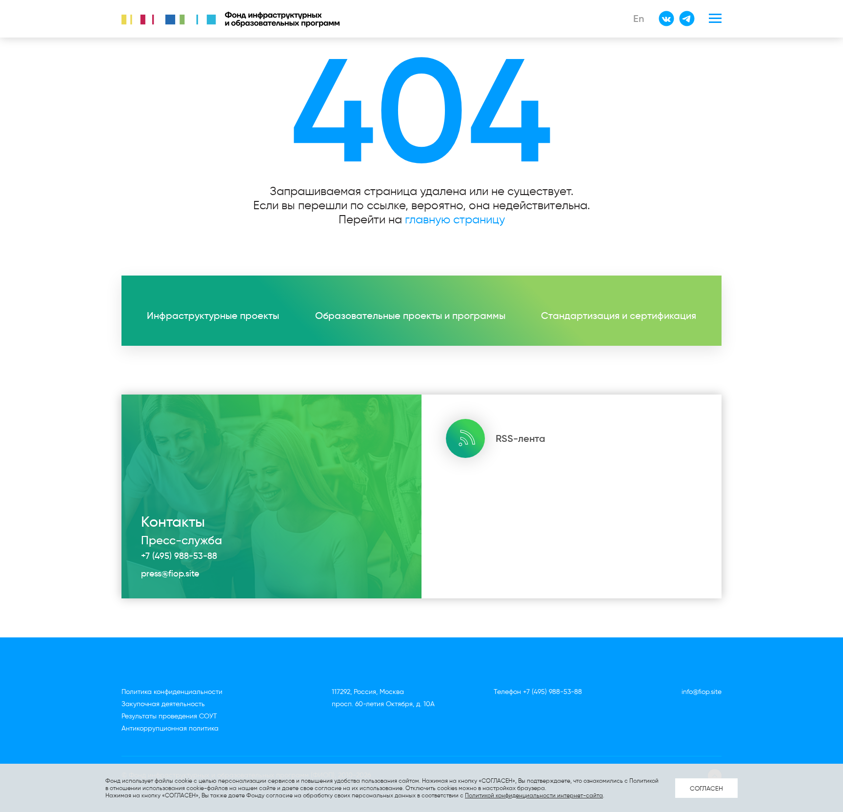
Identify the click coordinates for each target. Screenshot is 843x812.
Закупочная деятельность (163, 704)
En (638, 18)
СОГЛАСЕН (706, 788)
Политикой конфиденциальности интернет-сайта (534, 795)
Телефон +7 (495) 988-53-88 (538, 692)
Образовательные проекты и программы (410, 315)
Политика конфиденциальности (171, 692)
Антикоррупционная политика (170, 728)
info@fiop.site (702, 692)
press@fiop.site (170, 573)
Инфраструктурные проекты (213, 315)
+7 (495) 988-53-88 (179, 556)
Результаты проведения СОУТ (169, 716)
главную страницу (455, 219)
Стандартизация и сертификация (618, 315)
